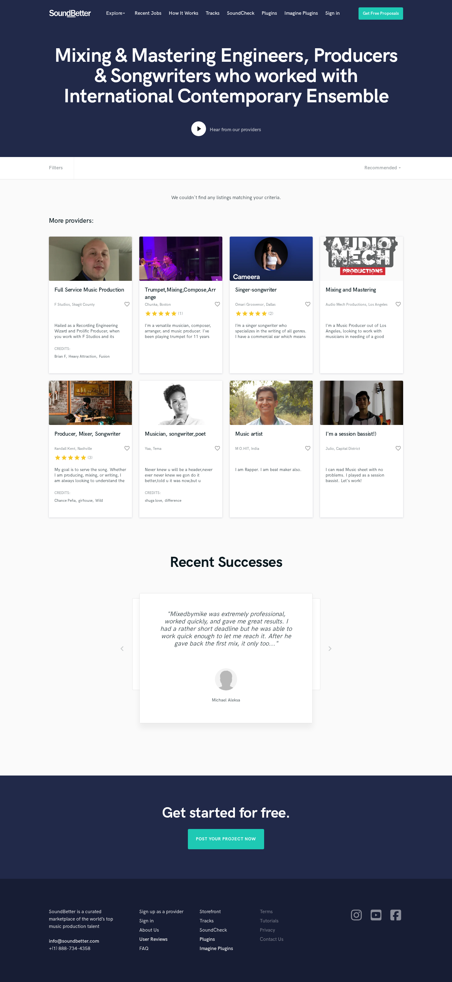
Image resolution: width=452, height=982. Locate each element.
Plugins (269, 13)
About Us (149, 930)
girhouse (85, 500)
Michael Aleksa (226, 700)
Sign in (332, 13)
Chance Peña (65, 500)
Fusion (104, 356)
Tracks (213, 13)
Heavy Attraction (82, 356)
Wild (99, 500)
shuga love (153, 500)
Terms (266, 912)
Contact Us (271, 939)
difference (173, 500)
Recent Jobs (148, 13)
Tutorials (269, 921)
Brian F (60, 356)
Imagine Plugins (301, 13)
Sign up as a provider (161, 912)
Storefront (210, 912)
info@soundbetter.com (74, 941)
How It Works (183, 13)
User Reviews (153, 939)
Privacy (267, 930)
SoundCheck (240, 13)
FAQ (144, 949)
